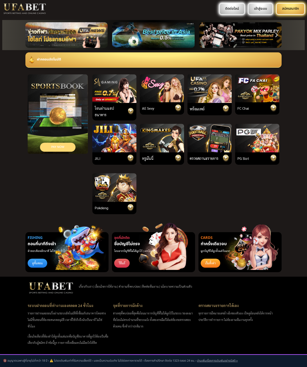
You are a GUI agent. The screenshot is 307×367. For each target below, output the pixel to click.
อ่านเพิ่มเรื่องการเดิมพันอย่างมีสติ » (217, 360)
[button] (30, 35)
